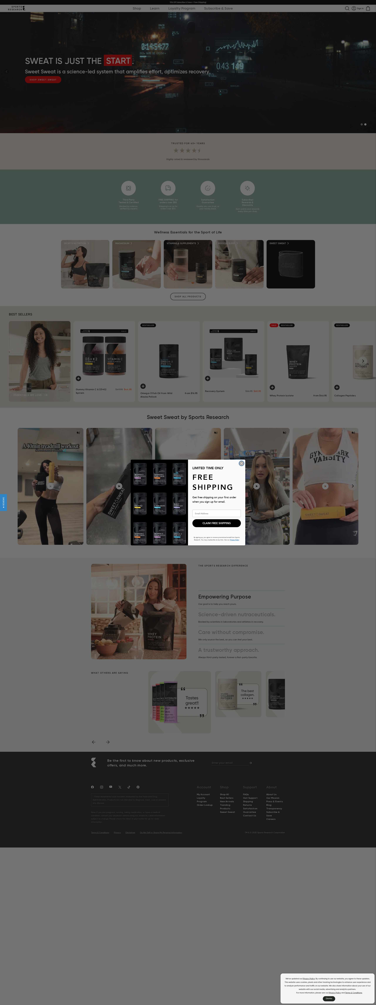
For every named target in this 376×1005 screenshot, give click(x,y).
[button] (3, 502)
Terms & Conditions (353, 993)
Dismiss (329, 999)
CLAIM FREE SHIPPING (217, 523)
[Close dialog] (241, 463)
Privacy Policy (309, 979)
